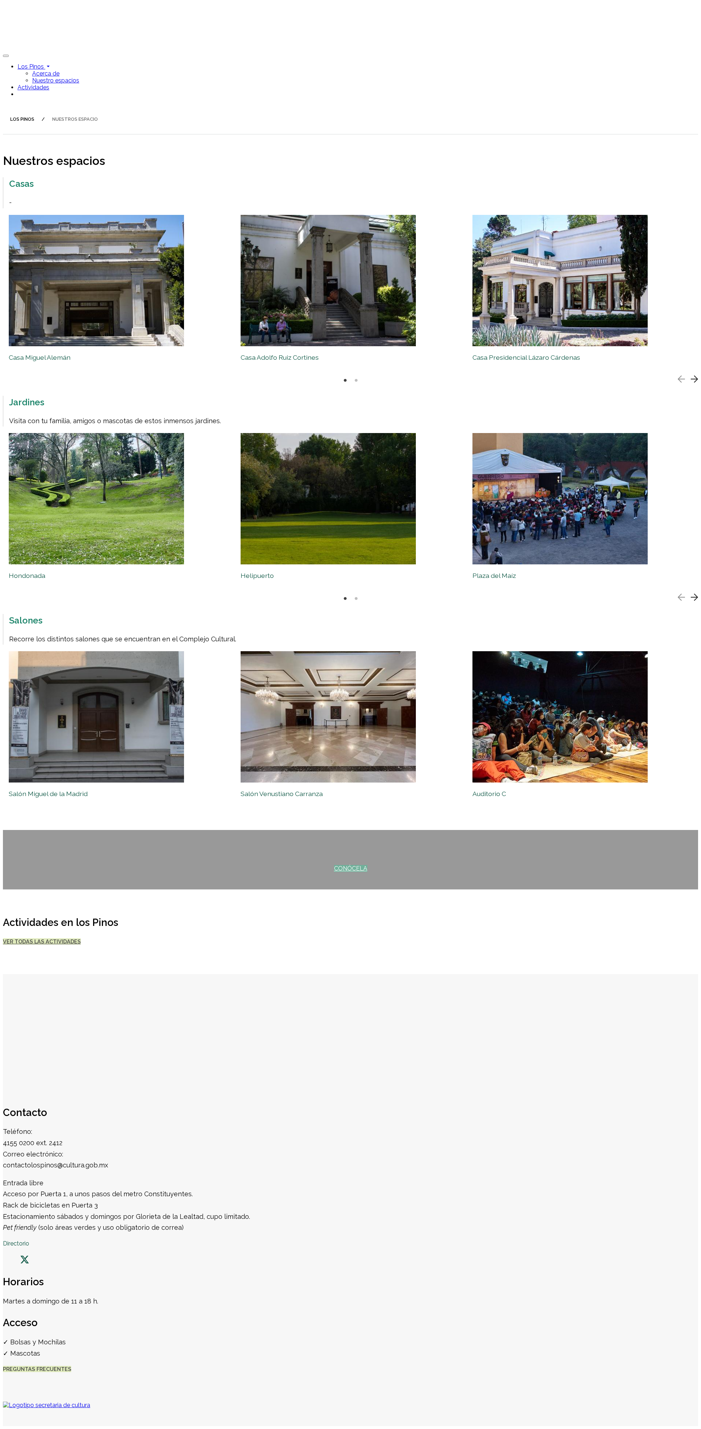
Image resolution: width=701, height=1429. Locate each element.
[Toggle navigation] (6, 56)
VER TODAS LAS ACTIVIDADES (42, 941)
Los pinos (22, 119)
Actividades (33, 87)
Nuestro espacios (55, 80)
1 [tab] (345, 380)
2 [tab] (356, 380)
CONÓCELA (350, 868)
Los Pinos (31, 66)
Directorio (16, 1243)
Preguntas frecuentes (37, 1369)
